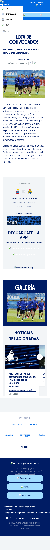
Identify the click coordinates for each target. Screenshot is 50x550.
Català (9, 8)
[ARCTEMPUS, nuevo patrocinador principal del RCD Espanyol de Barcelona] (22, 357)
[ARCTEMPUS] (17, 424)
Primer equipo (23, 60)
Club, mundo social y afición (21, 390)
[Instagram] (16, 518)
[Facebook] (10, 518)
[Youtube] (7, 518)
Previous (10, 357)
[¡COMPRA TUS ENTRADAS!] (24, 219)
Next (40, 357)
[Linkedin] (20, 518)
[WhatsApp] (39, 63)
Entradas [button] (26, 495)
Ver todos (25, 447)
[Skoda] (32, 2)
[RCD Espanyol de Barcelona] (4, 5)
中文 (7, 25)
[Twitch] (23, 518)
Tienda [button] (26, 487)
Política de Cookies (11, 507)
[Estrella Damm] (25, 435)
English (9, 19)
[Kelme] (33, 424)
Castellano (11, 14)
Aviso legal (8, 510)
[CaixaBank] (41, 435)
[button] (25, 15)
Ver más (35, 518)
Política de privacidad (27, 507)
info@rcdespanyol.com (25, 473)
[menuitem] (40, 4)
